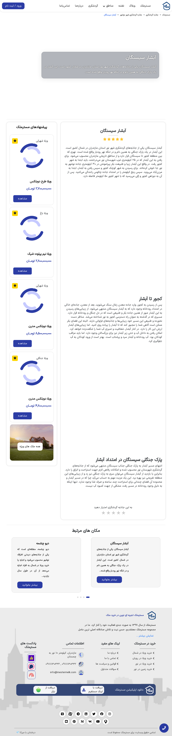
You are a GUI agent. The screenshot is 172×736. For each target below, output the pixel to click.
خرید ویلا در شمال (143, 653)
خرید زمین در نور (143, 669)
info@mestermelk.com (63, 672)
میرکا (22, 732)
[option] (125, 562)
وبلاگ (132, 6)
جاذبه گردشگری (152, 14)
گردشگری (93, 6)
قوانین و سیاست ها (106, 664)
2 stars (108, 513)
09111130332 (69, 664)
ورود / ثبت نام (13, 6)
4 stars (118, 513)
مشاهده (22, 199)
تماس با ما (110, 658)
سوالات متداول (109, 669)
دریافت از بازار (50, 690)
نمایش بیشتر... (145, 636)
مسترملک (145, 6)
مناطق (109, 6)
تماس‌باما (64, 6)
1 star (103, 513)
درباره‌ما (79, 6)
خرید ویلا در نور (144, 664)
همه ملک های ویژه (30, 447)
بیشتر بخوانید (109, 580)
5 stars (123, 513)
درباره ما (112, 653)
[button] (88, 597)
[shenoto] (31, 675)
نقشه (121, 6)
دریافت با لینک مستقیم (96, 690)
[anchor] (31, 658)
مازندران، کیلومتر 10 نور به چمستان (62, 655)
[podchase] (31, 666)
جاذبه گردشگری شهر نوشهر (131, 14)
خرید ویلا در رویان (143, 658)
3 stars (113, 513)
